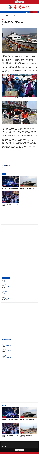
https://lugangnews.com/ (6, 293)
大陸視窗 (3, 19)
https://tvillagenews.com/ (6, 300)
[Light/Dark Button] (27, 12)
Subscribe (35, 12)
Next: (29, 168)
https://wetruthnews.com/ (6, 288)
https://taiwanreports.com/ (6, 281)
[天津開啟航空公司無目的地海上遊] (28, 181)
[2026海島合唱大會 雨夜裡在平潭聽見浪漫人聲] (10, 197)
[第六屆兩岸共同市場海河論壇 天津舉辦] (10, 181)
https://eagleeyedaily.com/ (6, 284)
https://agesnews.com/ (6, 291)
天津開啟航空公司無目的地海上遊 (27, 188)
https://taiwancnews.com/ (6, 296)
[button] (2, 12)
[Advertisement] (19, 157)
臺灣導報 (3, 24)
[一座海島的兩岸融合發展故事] (28, 428)
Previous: (8, 168)
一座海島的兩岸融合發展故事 (26, 435)
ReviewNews (27, 452)
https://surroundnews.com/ (6, 286)
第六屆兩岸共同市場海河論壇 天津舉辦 (10, 188)
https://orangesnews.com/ (6, 298)
